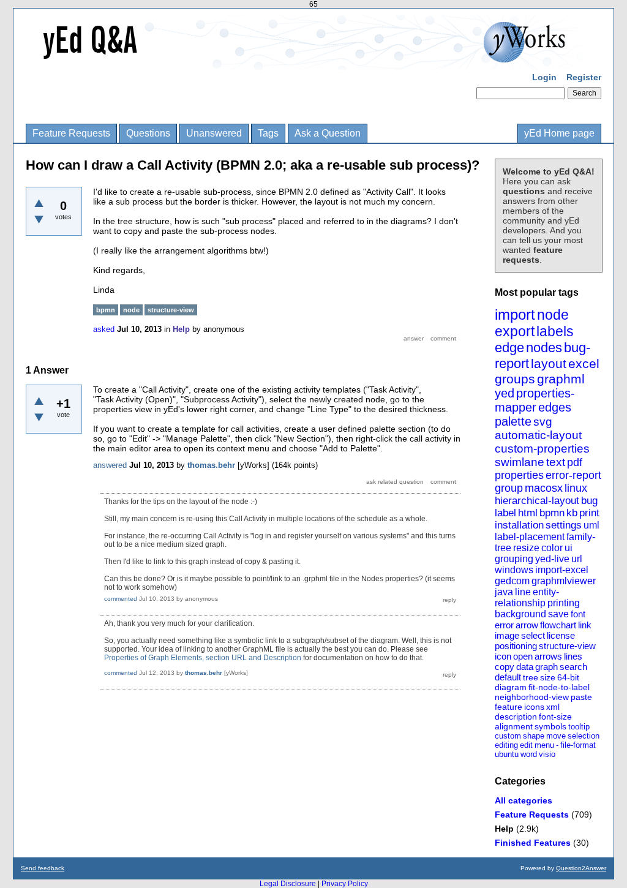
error (504, 625)
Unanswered (214, 133)
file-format (578, 745)
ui (569, 548)
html (528, 513)
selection (583, 735)
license (561, 635)
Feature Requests (71, 133)
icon (503, 656)
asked (104, 329)
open (523, 656)
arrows (548, 656)
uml (591, 525)
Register (583, 77)
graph (546, 666)
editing (506, 745)
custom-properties (542, 448)
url (576, 559)
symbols (550, 726)
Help (504, 828)
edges (554, 407)
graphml (561, 379)
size (547, 677)
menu (544, 745)
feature (508, 707)
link (584, 625)
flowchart (558, 625)
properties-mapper (535, 400)
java (504, 592)
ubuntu (507, 754)
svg (542, 421)
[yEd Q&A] (304, 61)
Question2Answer (581, 868)
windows (514, 570)
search (573, 666)
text (555, 462)
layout (548, 363)
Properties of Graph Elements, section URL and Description (202, 657)
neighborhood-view (532, 697)
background (520, 614)
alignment (514, 726)
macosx (544, 488)
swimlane (519, 462)
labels (555, 331)
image (507, 635)
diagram (511, 687)
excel (583, 363)
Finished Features (533, 843)
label (505, 513)
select (533, 635)
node (553, 315)
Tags (268, 133)
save (558, 614)
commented (120, 598)
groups (515, 379)
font (578, 614)
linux (576, 488)
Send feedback (42, 868)
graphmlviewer (563, 581)
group (509, 488)
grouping (514, 559)
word (528, 754)
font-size (555, 716)
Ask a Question (328, 133)
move (556, 735)
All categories (523, 800)
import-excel (561, 570)
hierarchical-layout (537, 500)
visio (547, 754)
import (515, 314)
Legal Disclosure (288, 883)
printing (563, 603)
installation (519, 525)
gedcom (512, 581)
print (589, 513)
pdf (574, 462)
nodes (544, 347)
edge (509, 347)
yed (504, 393)
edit (526, 745)
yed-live (552, 559)
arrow (527, 625)
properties (519, 475)
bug (589, 500)
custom (508, 735)
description (516, 716)
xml (553, 707)
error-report (573, 475)
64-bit (568, 677)
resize (526, 548)
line (523, 592)
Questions (148, 133)
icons (534, 707)
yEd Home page (559, 133)
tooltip (579, 726)
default (508, 677)
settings (564, 525)
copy (504, 666)
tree (530, 677)
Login (544, 77)
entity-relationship (527, 597)
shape (533, 735)
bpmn (552, 513)
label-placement (530, 537)
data (524, 666)
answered (110, 465)
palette (513, 421)
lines (573, 656)
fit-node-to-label (559, 687)
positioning (516, 646)
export (515, 331)
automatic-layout (538, 435)
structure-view (567, 646)
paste (581, 697)
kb (571, 513)
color (552, 548)
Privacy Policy (344, 883)
